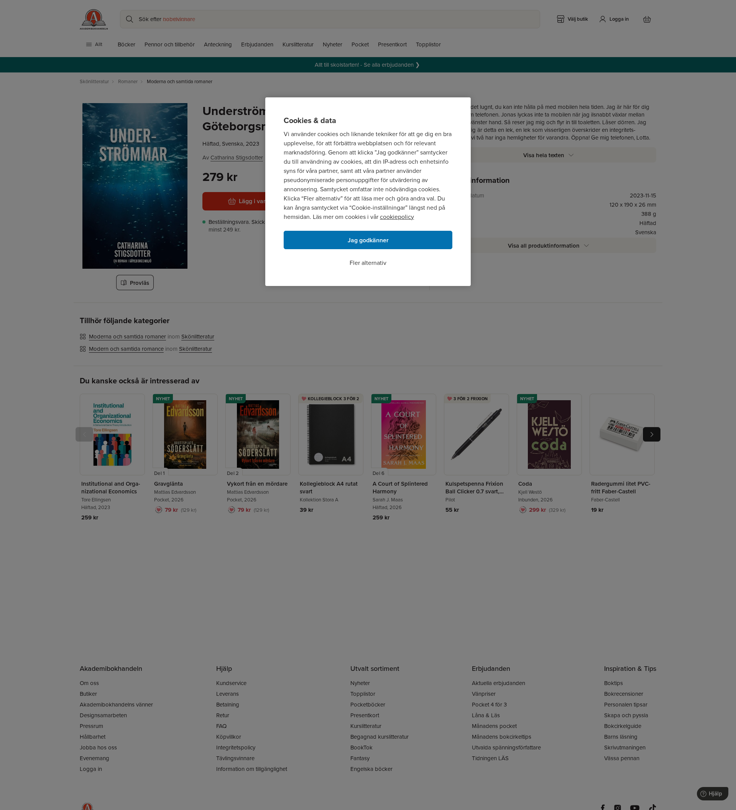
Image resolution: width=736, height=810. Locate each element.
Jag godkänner (368, 240)
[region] (368, 191)
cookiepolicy (397, 216)
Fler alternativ (368, 262)
